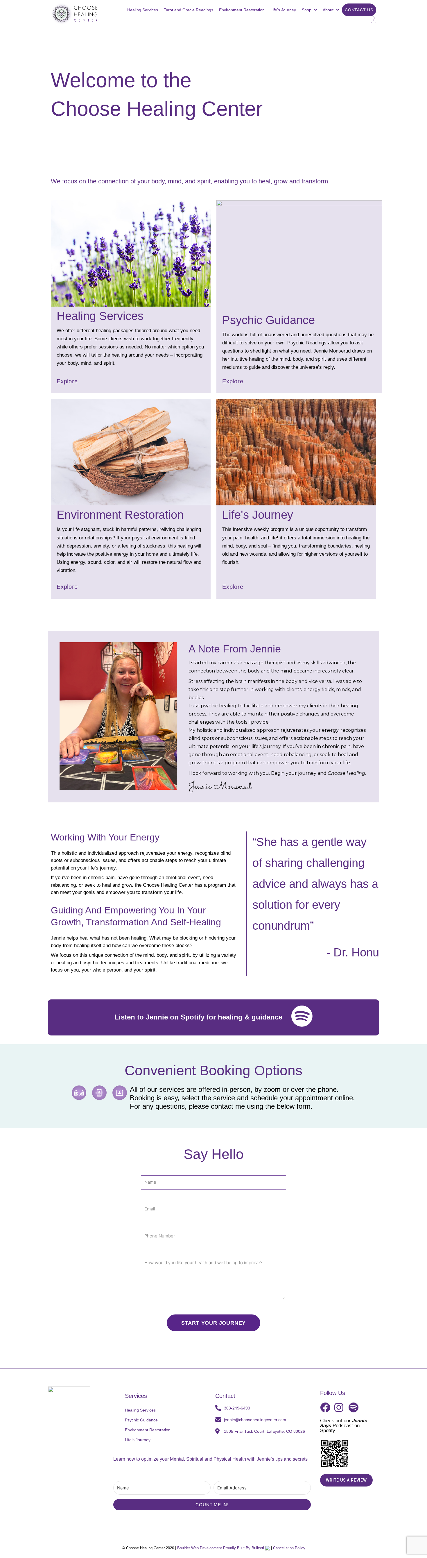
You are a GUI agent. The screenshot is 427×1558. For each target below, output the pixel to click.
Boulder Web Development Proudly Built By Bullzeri (221, 1548)
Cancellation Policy (289, 1548)
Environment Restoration (242, 10)
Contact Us (359, 10)
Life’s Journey (283, 10)
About (328, 10)
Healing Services (142, 10)
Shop (306, 10)
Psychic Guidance (141, 1420)
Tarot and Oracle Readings (188, 10)
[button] (309, 9)
